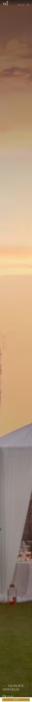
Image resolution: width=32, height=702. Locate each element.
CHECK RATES (16, 699)
